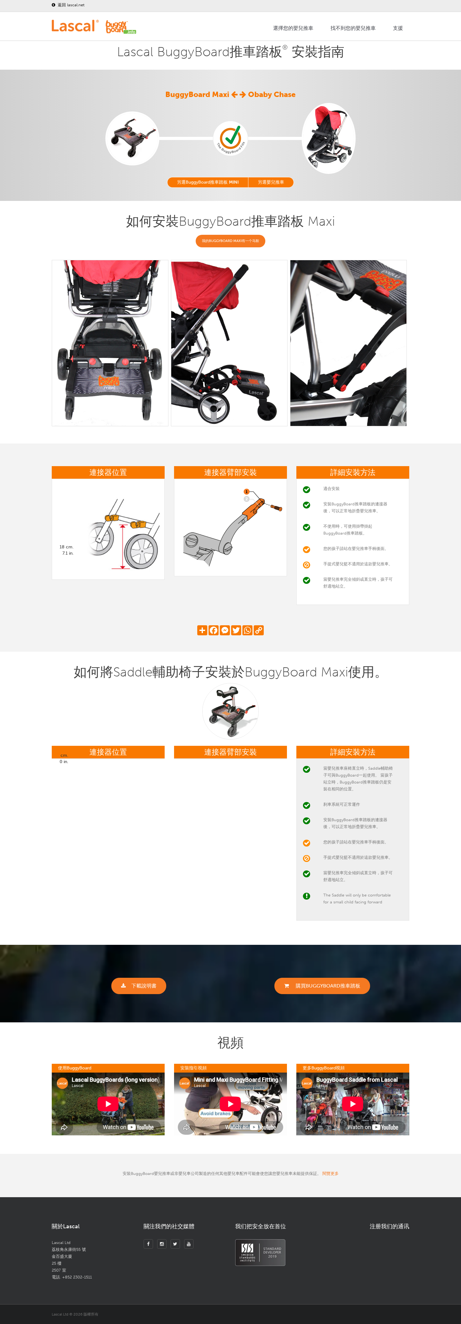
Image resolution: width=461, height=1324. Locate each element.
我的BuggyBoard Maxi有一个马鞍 (230, 241)
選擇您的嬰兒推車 (293, 28)
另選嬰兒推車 (271, 182)
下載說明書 (143, 986)
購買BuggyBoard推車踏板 (327, 986)
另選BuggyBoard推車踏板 (208, 182)
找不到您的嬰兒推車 (353, 28)
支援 (398, 28)
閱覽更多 (330, 1173)
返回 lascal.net (70, 5)
